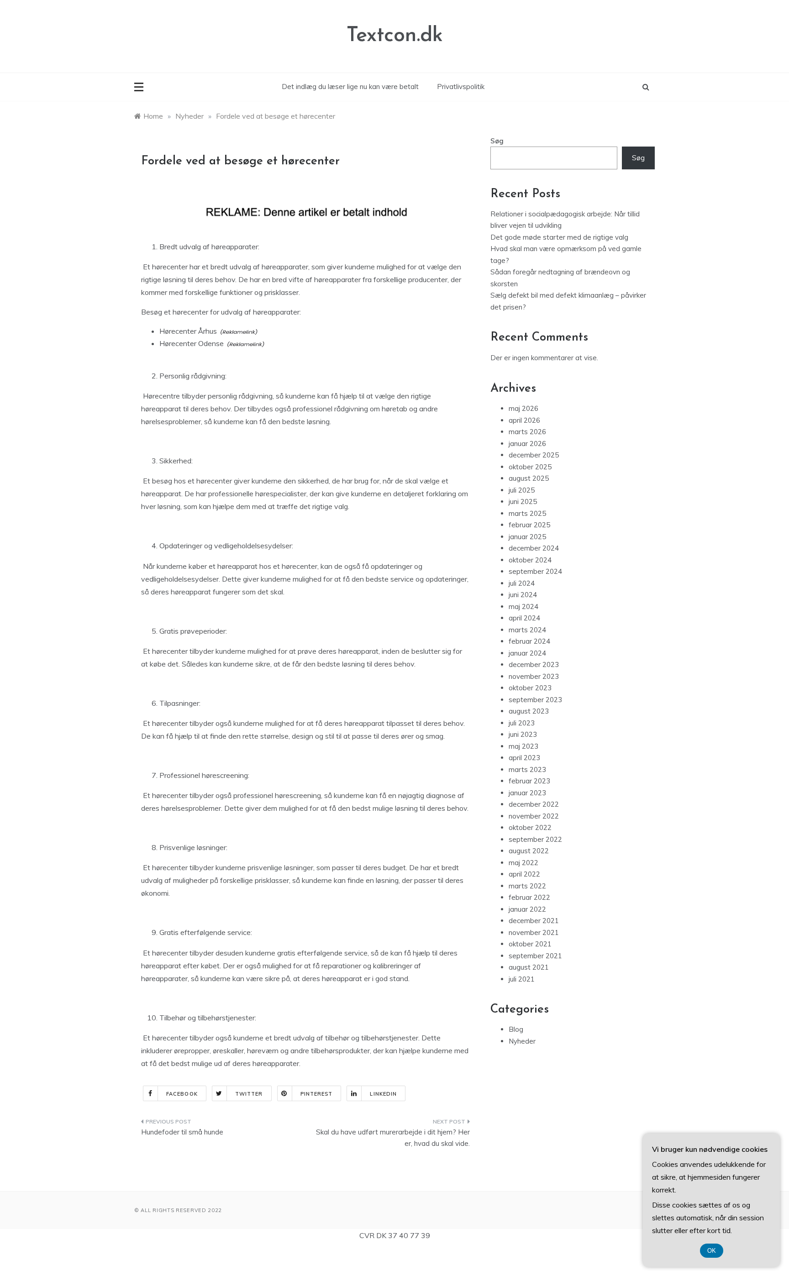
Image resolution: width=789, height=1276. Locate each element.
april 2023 (524, 757)
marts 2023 (527, 769)
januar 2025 (527, 536)
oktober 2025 (530, 466)
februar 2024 (529, 641)
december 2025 (534, 455)
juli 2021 (522, 979)
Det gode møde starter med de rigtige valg (559, 237)
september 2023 (535, 699)
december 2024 (534, 548)
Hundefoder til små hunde (182, 1132)
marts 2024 (527, 629)
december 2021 (534, 920)
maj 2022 (523, 862)
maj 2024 (523, 606)
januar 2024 (527, 653)
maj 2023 (523, 746)
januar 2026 (527, 443)
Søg (497, 141)
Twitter (249, 1094)
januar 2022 (527, 909)
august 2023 (529, 711)
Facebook (182, 1094)
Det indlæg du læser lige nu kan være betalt (350, 86)
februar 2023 (529, 781)
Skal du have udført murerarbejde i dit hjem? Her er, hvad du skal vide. (393, 1138)
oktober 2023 (530, 687)
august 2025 (529, 478)
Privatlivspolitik (460, 86)
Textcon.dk (395, 36)
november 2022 (534, 816)
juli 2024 (522, 583)
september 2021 (535, 955)
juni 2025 (523, 501)
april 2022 (524, 874)
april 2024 (524, 618)
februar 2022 (529, 897)
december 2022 (534, 804)
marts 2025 (527, 513)
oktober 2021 (530, 944)
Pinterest (316, 1094)
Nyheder (522, 1041)
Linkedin (383, 1094)
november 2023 (534, 676)
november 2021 (534, 932)
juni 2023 (523, 734)
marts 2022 (527, 886)
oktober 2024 (530, 560)
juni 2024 (523, 594)
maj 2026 (523, 408)
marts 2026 (527, 431)
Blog (516, 1029)
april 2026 (524, 420)
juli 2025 (522, 490)
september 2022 (535, 839)
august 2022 (529, 850)
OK (711, 1250)
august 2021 (529, 967)
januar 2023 (527, 792)
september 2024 (535, 571)
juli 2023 (522, 723)
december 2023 (534, 664)
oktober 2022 (530, 827)
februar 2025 (529, 524)
